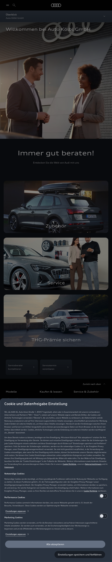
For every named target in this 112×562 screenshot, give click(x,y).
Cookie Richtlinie (69, 464)
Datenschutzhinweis (93, 464)
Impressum (9, 467)
